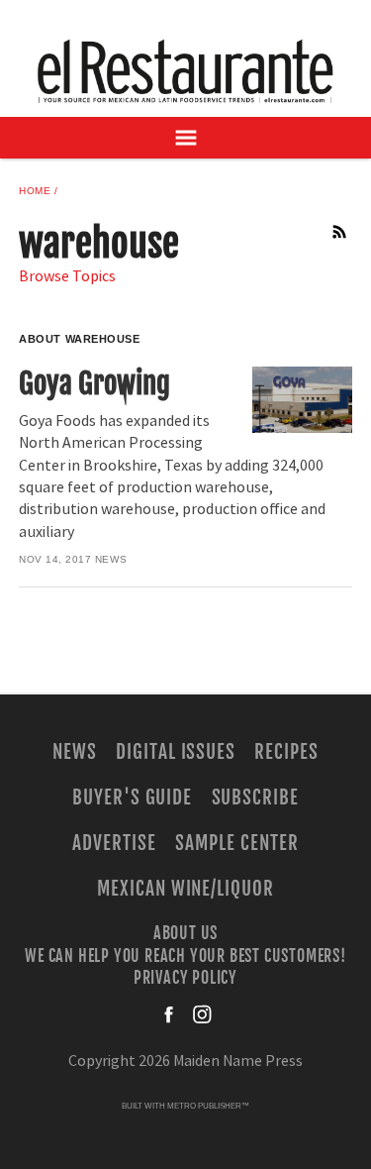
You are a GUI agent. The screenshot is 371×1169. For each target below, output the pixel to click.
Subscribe (256, 797)
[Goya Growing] (302, 400)
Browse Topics (67, 276)
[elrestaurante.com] (186, 71)
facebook (170, 1014)
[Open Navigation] (185, 138)
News (111, 559)
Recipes (286, 752)
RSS (340, 232)
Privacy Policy (185, 978)
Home (34, 190)
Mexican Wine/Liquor (185, 889)
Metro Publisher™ (208, 1106)
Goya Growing (94, 383)
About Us (185, 933)
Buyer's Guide (132, 797)
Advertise (114, 843)
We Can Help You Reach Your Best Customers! (185, 955)
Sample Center (236, 843)
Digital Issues (175, 752)
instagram (202, 1014)
